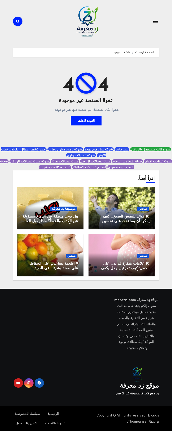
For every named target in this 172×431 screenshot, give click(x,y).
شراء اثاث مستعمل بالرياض (150, 149)
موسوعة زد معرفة (64, 209)
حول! (18, 423)
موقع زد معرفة (139, 386)
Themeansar (138, 421)
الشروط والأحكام (56, 423)
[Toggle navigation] (155, 21)
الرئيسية (53, 414)
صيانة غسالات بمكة (65, 161)
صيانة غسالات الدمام (127, 161)
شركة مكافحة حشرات (55, 167)
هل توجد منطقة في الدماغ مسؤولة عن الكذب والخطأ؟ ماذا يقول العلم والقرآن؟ (50, 221)
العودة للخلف (86, 121)
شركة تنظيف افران (158, 161)
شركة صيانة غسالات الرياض (29, 161)
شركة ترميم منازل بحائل (65, 149)
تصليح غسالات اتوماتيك (89, 167)
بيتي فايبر (122, 149)
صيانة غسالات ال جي (95, 161)
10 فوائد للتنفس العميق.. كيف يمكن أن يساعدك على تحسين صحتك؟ (126, 221)
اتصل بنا (31, 423)
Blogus (153, 415)
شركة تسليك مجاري (81, 155)
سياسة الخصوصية (27, 414)
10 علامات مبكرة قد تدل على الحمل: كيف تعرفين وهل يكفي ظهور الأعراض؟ (125, 268)
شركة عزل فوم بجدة (99, 149)
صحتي (143, 209)
